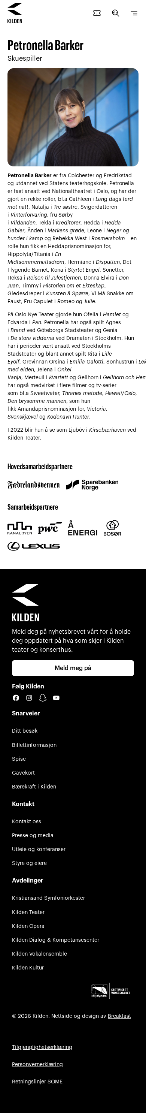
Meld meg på (73, 668)
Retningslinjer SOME (37, 1082)
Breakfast (119, 1016)
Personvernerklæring (37, 1064)
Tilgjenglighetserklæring (42, 1047)
